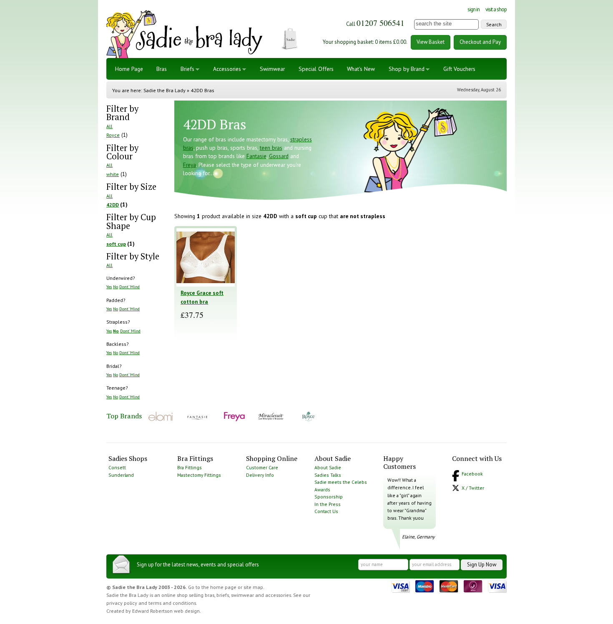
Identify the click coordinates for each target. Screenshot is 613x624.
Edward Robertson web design (166, 611)
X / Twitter (473, 488)
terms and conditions (172, 603)
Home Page (129, 69)
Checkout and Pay (480, 41)
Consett (117, 467)
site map (253, 587)
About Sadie (327, 467)
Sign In (473, 9)
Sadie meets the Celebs (340, 482)
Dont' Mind (129, 286)
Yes (109, 286)
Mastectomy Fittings (199, 475)
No (115, 286)
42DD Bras (202, 90)
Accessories (227, 69)
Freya (189, 165)
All (109, 126)
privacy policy (121, 603)
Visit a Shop (496, 9)
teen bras (271, 147)
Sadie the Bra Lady (164, 90)
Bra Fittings (189, 467)
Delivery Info (260, 475)
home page (223, 587)
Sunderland (121, 475)
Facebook (472, 474)
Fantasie (256, 156)
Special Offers (316, 69)
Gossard (279, 156)
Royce (113, 135)
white (112, 174)
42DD (112, 204)
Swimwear (272, 69)
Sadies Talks (327, 475)
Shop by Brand (407, 69)
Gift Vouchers (459, 69)
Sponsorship (328, 496)
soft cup (116, 244)
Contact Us (326, 511)
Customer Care (262, 467)
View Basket (431, 41)
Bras (161, 69)
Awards (322, 489)
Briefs (187, 69)
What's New (361, 69)
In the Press (327, 504)
